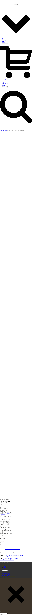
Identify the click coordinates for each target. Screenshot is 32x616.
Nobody (6, 538)
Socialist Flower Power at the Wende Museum (8, 576)
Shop (2, 39)
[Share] (6, 545)
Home (2, 38)
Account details (5, 40)
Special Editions (4, 130)
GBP (5, 43)
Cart (3, 82)
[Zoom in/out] (2, 614)
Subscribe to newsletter (3, 4)
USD (7, 43)
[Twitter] (6, 544)
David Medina (3, 577)
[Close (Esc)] (0, 614)
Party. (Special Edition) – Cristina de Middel (6, 553)
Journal (3, 41)
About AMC (3, 42)
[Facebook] (6, 543)
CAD (2, 43)
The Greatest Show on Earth (6, 574)
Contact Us (3, 85)
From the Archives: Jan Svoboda (6, 575)
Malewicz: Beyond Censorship (6, 573)
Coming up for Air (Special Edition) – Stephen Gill (7, 560)
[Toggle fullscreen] (1, 614)
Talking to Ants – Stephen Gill (4, 556)
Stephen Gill (3, 514)
